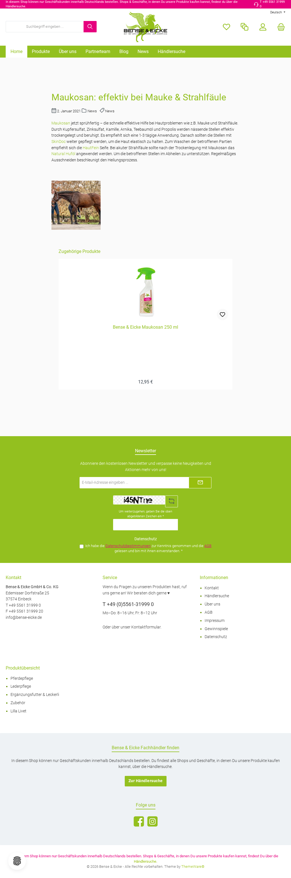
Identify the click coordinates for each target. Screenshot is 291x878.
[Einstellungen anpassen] (17, 860)
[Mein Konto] (263, 27)
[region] (145, 319)
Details (145, 379)
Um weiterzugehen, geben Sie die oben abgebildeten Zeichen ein (145, 514)
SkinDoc (58, 141)
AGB (207, 546)
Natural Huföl (63, 153)
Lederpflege (21, 686)
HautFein (91, 147)
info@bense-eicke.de (24, 617)
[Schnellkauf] (244, 27)
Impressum (215, 620)
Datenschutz (216, 636)
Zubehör (18, 702)
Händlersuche (217, 596)
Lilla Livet (18, 711)
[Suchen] (90, 26)
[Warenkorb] (279, 27)
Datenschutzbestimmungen (128, 546)
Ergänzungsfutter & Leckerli (35, 694)
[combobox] (45, 26)
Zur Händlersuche (145, 780)
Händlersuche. (145, 861)
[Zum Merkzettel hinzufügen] (222, 314)
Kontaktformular (146, 627)
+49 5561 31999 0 (25, 605)
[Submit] (200, 482)
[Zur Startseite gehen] (145, 27)
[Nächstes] (233, 319)
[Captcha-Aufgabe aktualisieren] (171, 501)
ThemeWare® (192, 866)
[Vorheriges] (57, 319)
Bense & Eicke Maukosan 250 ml (145, 327)
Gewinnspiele (216, 628)
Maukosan (61, 123)
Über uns (212, 604)
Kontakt (212, 588)
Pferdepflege (22, 678)
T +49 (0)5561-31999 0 (128, 604)
